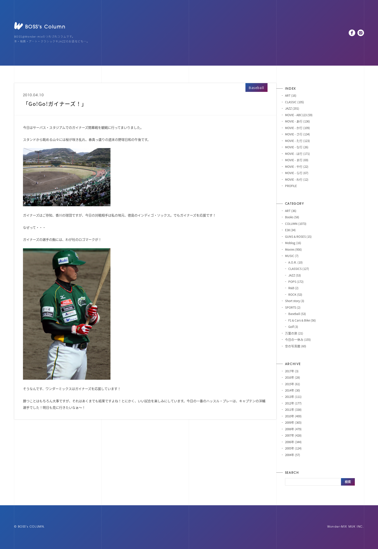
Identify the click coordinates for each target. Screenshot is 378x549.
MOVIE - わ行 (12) (296, 179)
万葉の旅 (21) (294, 333)
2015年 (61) (292, 384)
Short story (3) (294, 301)
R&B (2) (293, 288)
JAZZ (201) (292, 108)
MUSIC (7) (292, 256)
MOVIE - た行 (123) (297, 140)
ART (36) (290, 210)
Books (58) (292, 217)
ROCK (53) (295, 294)
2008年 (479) (293, 429)
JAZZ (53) (294, 275)
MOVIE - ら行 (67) (296, 173)
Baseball (256, 87)
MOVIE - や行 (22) (296, 166)
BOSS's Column (45, 27)
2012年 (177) (293, 403)
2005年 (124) (293, 448)
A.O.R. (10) (295, 262)
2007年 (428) (293, 435)
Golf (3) (293, 326)
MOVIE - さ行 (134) (297, 134)
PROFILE (291, 186)
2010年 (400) (293, 416)
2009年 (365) (293, 422)
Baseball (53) (297, 313)
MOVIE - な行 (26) (296, 147)
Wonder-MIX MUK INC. (345, 526)
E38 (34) (290, 230)
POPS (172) (296, 281)
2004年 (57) (292, 455)
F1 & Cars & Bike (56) (302, 320)
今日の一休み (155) (298, 339)
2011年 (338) (293, 409)
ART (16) (290, 95)
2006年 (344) (293, 442)
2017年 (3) (292, 371)
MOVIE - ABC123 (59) (299, 115)
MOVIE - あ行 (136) (297, 121)
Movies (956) (293, 249)
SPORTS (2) (293, 307)
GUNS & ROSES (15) (298, 236)
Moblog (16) (293, 243)
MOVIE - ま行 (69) (296, 160)
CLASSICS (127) (298, 268)
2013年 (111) (293, 396)
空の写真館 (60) (295, 346)
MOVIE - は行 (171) (297, 153)
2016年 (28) (292, 377)
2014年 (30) (292, 390)
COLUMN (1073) (295, 223)
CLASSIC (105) (294, 102)
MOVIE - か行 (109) (297, 128)
